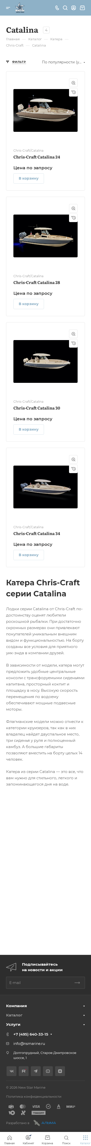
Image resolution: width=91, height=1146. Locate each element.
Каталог (14, 1015)
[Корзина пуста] (82, 8)
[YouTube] (48, 1071)
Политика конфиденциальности (33, 1096)
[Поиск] (65, 8)
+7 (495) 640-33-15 (30, 1034)
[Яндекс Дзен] (60, 1071)
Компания (16, 1005)
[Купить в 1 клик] (73, 92)
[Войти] (73, 8)
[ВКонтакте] (11, 1071)
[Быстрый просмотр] (73, 83)
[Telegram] (36, 1071)
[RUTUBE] (24, 1071)
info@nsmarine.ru (29, 1043)
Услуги (13, 1024)
